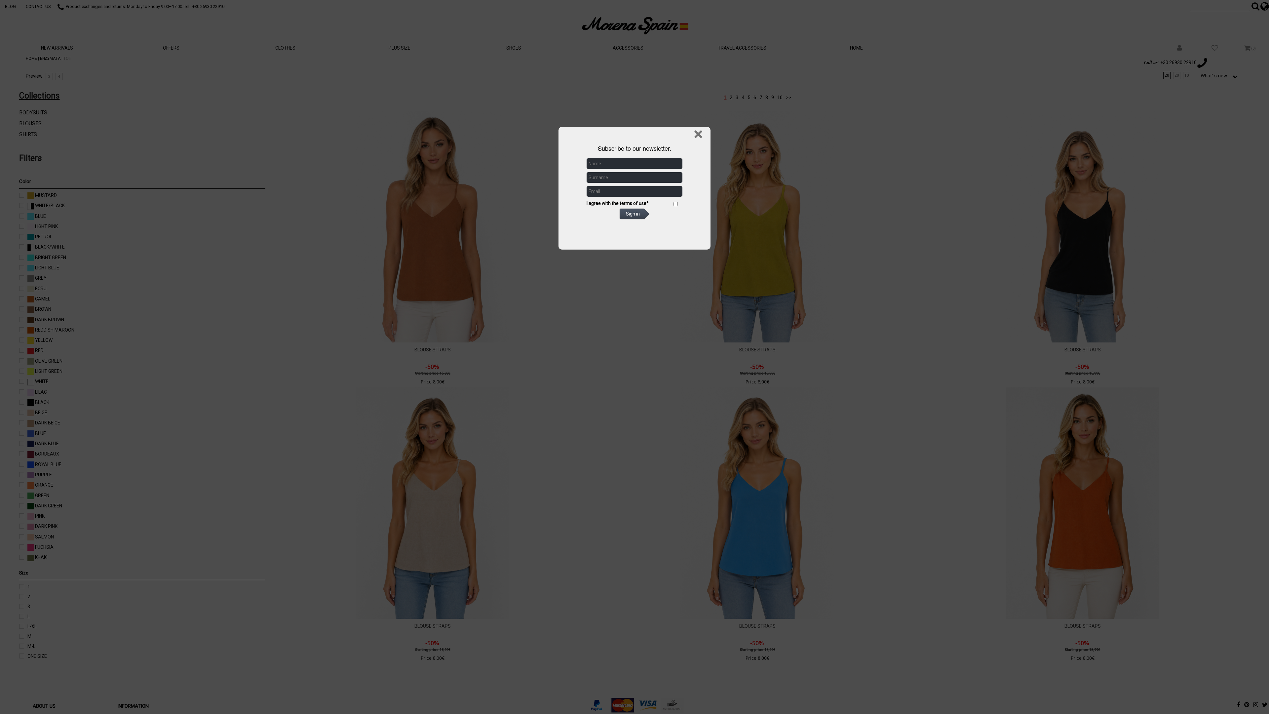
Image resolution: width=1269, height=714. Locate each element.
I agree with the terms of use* (618, 203)
